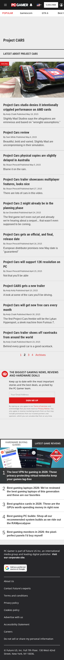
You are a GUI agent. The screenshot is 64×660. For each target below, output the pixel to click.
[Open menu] (5, 5)
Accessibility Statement (16, 624)
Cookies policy (11, 610)
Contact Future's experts (17, 588)
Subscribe (51, 4)
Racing (4, 64)
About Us (9, 581)
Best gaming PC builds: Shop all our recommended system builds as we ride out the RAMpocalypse (34, 519)
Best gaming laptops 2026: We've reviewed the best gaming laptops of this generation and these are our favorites (33, 491)
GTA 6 (45, 13)
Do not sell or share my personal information (28, 638)
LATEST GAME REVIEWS (48, 443)
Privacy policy (11, 602)
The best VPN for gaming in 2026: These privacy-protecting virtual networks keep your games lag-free (32, 475)
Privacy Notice (44, 408)
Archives (40, 355)
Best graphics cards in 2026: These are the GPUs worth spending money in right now (33, 505)
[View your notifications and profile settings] (31, 5)
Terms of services (41, 406)
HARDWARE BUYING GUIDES (16, 443)
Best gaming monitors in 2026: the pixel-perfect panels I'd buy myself (32, 533)
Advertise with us (13, 617)
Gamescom (26, 13)
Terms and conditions (16, 595)
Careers (8, 631)
